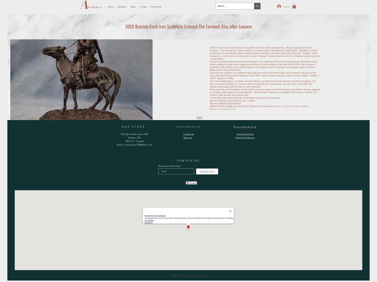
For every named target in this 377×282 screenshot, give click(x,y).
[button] (294, 6)
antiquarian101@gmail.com (138, 144)
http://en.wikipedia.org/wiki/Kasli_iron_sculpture (232, 100)
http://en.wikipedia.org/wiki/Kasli (225, 103)
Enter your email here (169, 166)
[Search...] (257, 6)
